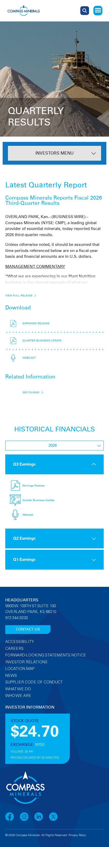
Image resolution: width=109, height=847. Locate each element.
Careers (14, 649)
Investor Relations (26, 662)
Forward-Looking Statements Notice (45, 655)
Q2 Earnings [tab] (24, 538)
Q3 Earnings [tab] (24, 464)
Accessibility (19, 642)
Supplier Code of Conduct (34, 682)
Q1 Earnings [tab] (24, 560)
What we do (18, 689)
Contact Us (28, 629)
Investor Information (29, 707)
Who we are (18, 696)
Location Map (20, 669)
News (11, 676)
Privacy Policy (77, 835)
